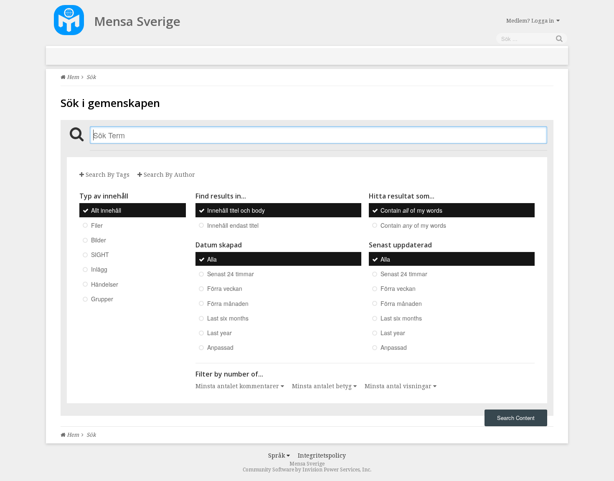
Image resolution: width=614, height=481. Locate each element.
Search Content (516, 418)
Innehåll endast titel (233, 225)
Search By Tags (106, 174)
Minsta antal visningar (399, 386)
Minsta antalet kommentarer (238, 386)
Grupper (102, 299)
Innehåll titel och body (236, 210)
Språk (277, 455)
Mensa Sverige (137, 21)
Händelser (104, 284)
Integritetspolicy (322, 455)
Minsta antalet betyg (322, 386)
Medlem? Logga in (531, 21)
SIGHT (100, 254)
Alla (212, 259)
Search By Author (168, 174)
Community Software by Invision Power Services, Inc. (307, 470)
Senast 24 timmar (230, 274)
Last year (219, 332)
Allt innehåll (106, 210)
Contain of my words (411, 210)
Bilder (98, 240)
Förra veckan (224, 289)
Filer (97, 225)
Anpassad (220, 348)
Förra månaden (228, 303)
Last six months (228, 318)
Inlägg (99, 269)
